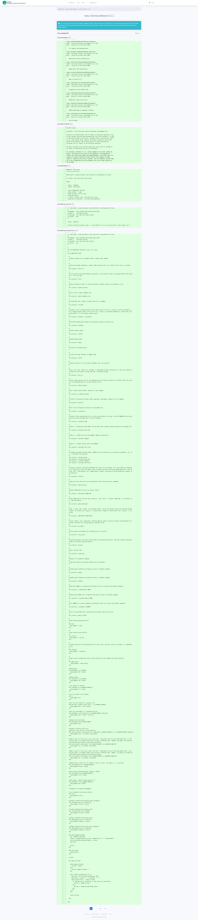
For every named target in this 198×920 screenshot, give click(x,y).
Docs (110, 914)
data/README (63, 166)
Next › (100, 908)
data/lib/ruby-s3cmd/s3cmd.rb (66, 230)
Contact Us (87, 914)
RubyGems (61, 9)
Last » (105, 908)
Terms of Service (95, 914)
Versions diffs (82, 9)
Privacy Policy (104, 914)
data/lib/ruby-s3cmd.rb (65, 204)
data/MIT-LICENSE (64, 124)
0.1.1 (89, 9)
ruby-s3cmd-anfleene (71, 9)
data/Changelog (63, 37)
